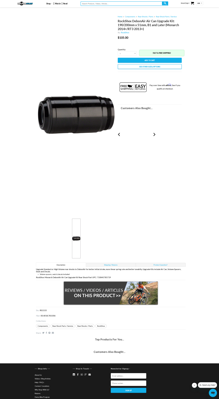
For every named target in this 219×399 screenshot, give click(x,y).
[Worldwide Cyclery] (25, 3)
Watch (58, 3)
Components (130, 16)
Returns (37, 393)
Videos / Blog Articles (43, 379)
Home (120, 16)
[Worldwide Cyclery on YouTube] (82, 374)
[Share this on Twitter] (43, 333)
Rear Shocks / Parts (145, 16)
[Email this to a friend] (52, 333)
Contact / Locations (42, 386)
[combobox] (124, 3)
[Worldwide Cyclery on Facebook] (78, 374)
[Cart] (192, 3)
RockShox (125, 32)
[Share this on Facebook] (46, 333)
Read (65, 3)
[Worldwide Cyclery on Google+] (86, 374)
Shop (48, 3)
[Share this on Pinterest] (49, 333)
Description (61, 265)
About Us (38, 375)
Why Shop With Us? (42, 390)
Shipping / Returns (110, 265)
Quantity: (122, 49)
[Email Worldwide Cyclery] (89, 374)
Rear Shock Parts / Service (166, 16)
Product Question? (161, 265)
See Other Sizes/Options (149, 66)
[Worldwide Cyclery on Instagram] (74, 374)
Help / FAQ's (39, 382)
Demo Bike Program (42, 397)
